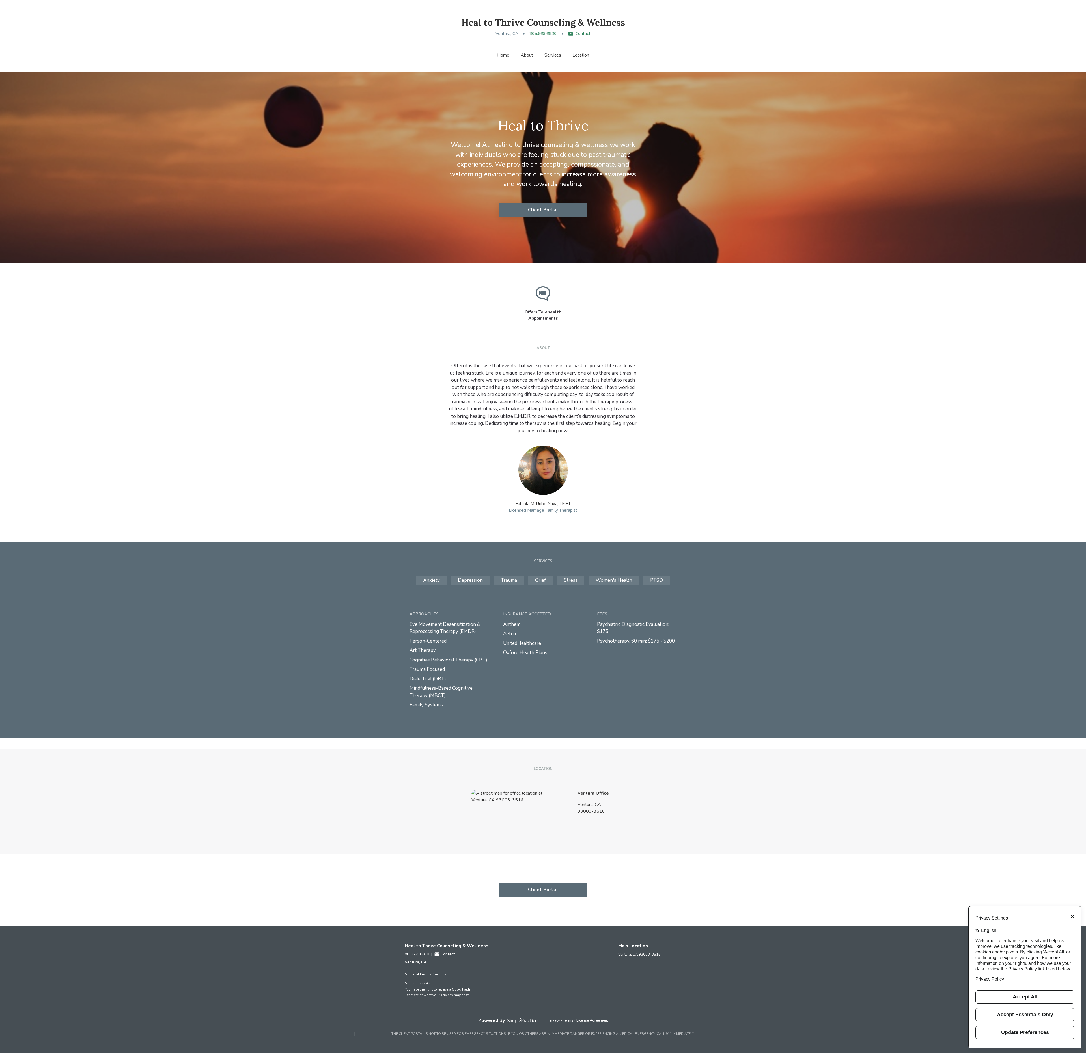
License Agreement (592, 1020)
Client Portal (543, 210)
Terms (568, 1020)
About (527, 55)
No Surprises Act (418, 983)
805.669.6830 (543, 33)
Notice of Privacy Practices (425, 974)
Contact (583, 33)
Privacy (554, 1020)
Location (580, 55)
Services (552, 55)
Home (503, 55)
